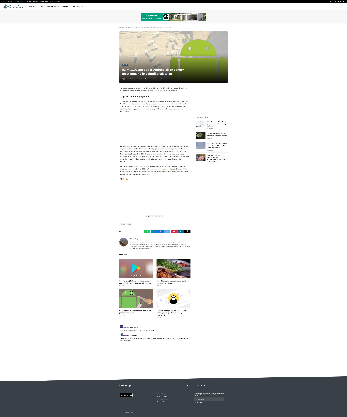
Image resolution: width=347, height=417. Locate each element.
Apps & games (52, 6)
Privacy (129, 224)
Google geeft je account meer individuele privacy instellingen (135, 312)
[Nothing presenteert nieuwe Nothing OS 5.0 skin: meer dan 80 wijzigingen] (200, 145)
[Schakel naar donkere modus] (341, 6)
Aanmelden (198, 402)
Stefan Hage (131, 79)
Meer (79, 6)
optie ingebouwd (163, 169)
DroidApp (121, 27)
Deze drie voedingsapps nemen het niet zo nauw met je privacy (173, 282)
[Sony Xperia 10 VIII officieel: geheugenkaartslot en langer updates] (200, 124)
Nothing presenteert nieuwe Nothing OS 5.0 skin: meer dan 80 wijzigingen (217, 145)
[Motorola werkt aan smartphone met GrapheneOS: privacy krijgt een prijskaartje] (200, 157)
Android (122, 224)
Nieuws (32, 6)
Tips (73, 6)
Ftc (124, 179)
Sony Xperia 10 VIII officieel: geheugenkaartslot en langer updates (217, 124)
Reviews (41, 6)
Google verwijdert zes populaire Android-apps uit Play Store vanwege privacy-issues (136, 282)
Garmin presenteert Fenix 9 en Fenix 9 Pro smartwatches (43, 1)
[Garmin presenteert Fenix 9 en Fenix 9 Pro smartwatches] (200, 135)
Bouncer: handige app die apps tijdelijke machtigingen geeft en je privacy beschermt (172, 313)
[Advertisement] (155, 129)
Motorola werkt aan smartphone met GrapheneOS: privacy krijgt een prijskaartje (216, 158)
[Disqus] (154, 347)
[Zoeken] (343, 7)
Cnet (127, 179)
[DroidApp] (14, 6)
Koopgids (65, 6)
